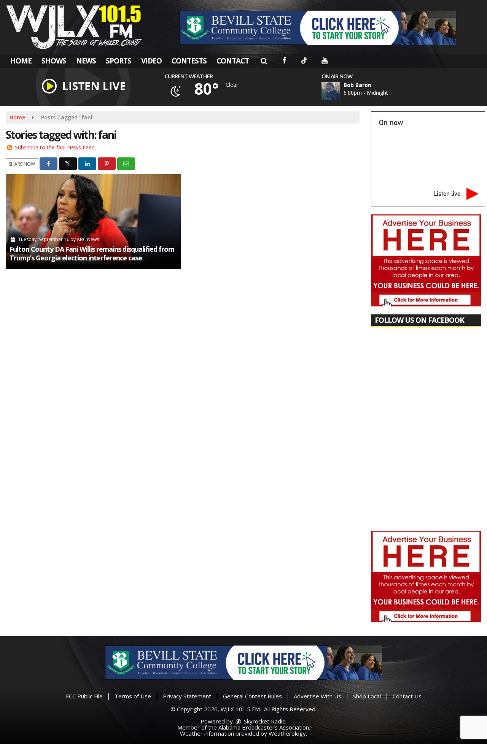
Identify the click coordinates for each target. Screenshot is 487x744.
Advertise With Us (317, 696)
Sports (118, 61)
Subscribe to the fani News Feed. (55, 147)
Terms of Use (133, 696)
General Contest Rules (252, 696)
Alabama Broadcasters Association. (264, 727)
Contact (232, 61)
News (86, 61)
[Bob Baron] (340, 91)
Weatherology (287, 733)
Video (151, 61)
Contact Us (407, 696)
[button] (264, 61)
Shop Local (367, 696)
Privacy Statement (187, 696)
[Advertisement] (317, 28)
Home (21, 61)
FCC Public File (84, 696)
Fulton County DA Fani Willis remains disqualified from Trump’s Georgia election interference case (92, 253)
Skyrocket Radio (264, 721)
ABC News (88, 239)
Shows (53, 61)
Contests (189, 61)
